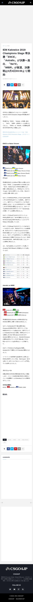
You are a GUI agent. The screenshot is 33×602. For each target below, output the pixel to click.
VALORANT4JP (20, 599)
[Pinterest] (15, 84)
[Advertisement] (16, 24)
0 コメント (14, 78)
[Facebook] (8, 84)
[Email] (19, 84)
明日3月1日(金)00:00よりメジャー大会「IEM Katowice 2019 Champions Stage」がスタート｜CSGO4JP (16, 134)
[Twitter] (12, 84)
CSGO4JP (11, 599)
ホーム (4, 45)
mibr (19, 439)
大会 (8, 45)
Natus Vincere (25, 439)
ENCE (14, 439)
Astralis (9, 439)
